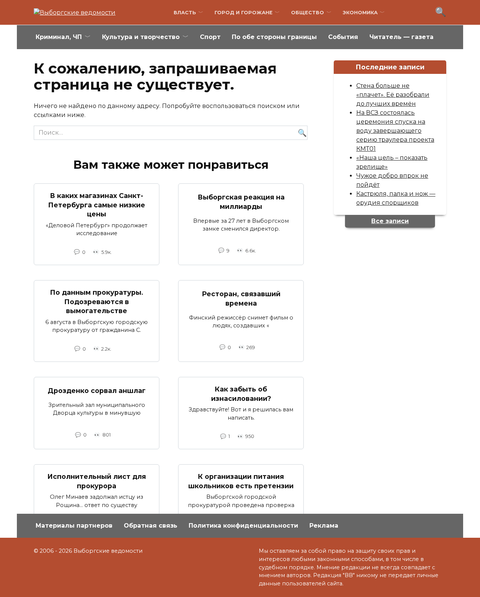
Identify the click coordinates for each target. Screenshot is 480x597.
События (343, 36)
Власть (185, 12)
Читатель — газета (401, 36)
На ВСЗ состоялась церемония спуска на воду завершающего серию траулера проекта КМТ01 (395, 130)
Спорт (210, 36)
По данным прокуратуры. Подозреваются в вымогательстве (96, 301)
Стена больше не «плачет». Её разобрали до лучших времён (392, 94)
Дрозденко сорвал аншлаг (97, 390)
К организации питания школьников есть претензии (241, 481)
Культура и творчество (141, 36)
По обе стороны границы (274, 36)
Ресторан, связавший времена (241, 298)
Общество (307, 12)
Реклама (323, 525)
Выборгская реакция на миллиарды (241, 201)
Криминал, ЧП (59, 36)
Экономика (360, 12)
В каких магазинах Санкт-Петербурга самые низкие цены (96, 205)
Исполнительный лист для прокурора (96, 481)
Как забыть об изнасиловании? (241, 393)
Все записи (390, 221)
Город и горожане (243, 12)
